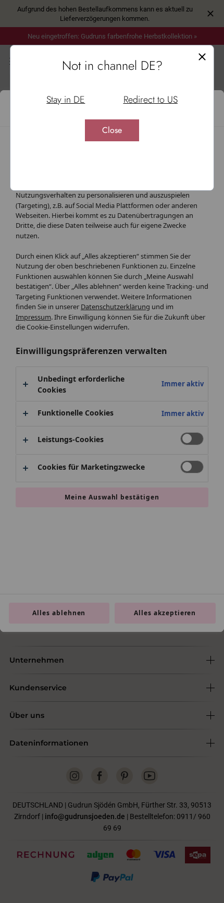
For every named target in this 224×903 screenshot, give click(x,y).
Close (112, 130)
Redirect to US (150, 99)
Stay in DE (65, 99)
